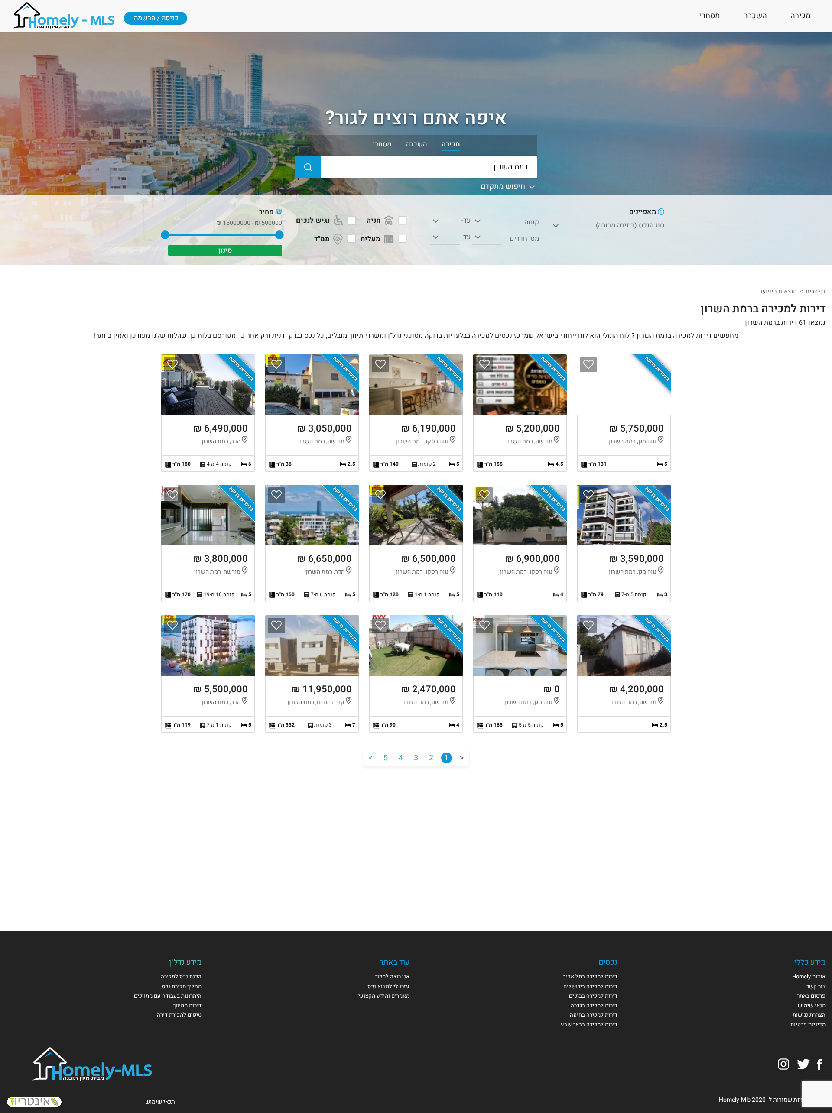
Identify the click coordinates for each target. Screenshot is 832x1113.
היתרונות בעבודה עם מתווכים (168, 996)
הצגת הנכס (624, 413)
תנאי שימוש (812, 1005)
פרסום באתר (811, 996)
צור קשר (816, 986)
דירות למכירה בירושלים (590, 986)
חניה (374, 220)
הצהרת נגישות (809, 1015)
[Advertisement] (416, 839)
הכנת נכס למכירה (181, 976)
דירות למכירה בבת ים (593, 996)
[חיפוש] (308, 167)
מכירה (800, 16)
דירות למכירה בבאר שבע (589, 1024)
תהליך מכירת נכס (182, 986)
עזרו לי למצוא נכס (388, 986)
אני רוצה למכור (392, 976)
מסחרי (709, 16)
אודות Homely (809, 976)
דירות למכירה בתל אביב (590, 976)
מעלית (371, 239)
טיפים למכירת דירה (179, 1015)
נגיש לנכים (314, 220)
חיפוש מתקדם (504, 186)
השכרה (755, 16)
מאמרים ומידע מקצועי (384, 996)
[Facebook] (819, 1064)
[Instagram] (783, 1064)
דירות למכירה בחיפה (594, 1015)
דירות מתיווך (187, 1005)
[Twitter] (803, 1064)
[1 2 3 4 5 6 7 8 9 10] (487, 237)
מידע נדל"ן (185, 962)
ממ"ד (323, 239)
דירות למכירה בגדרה (594, 1005)
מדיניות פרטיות (808, 1024)
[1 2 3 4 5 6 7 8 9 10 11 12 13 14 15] (487, 221)
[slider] (279, 234)
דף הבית (816, 291)
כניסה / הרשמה (156, 18)
